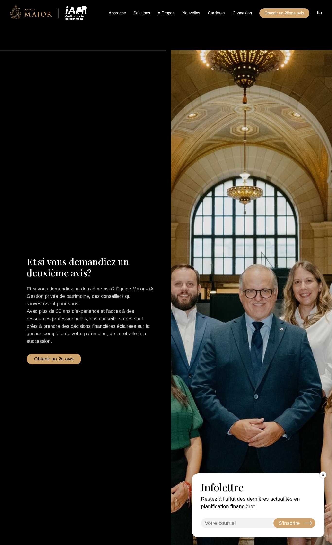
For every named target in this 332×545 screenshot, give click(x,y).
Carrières (216, 13)
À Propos (166, 13)
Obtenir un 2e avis (54, 358)
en (319, 12)
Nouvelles (191, 13)
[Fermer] (323, 474)
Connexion (242, 13)
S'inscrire (289, 523)
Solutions (141, 13)
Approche (117, 13)
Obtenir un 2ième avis (284, 13)
